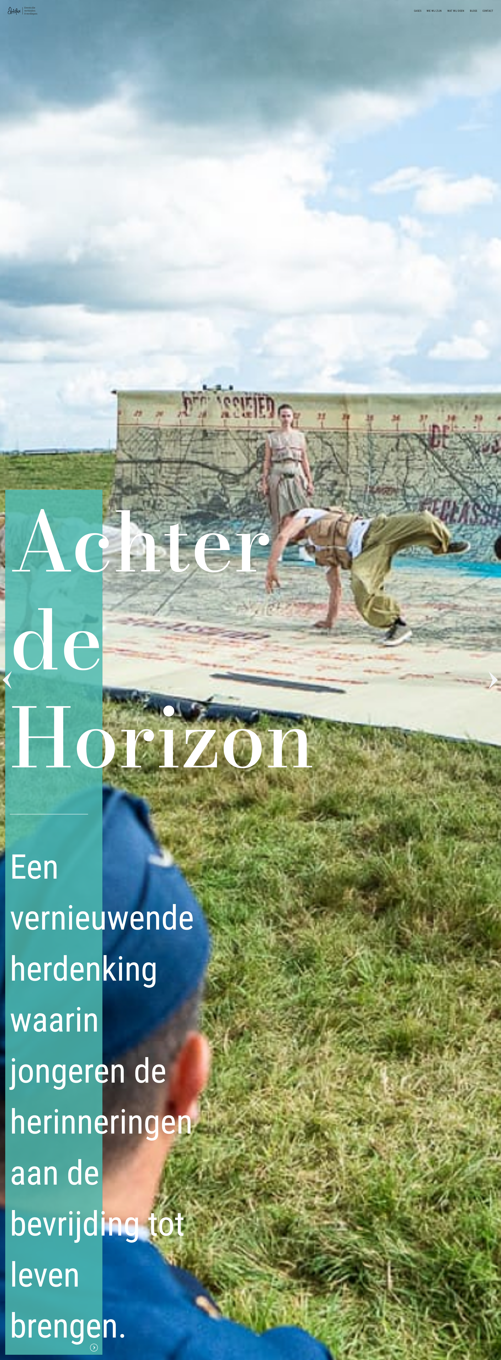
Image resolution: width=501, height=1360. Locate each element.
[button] (6, 680)
